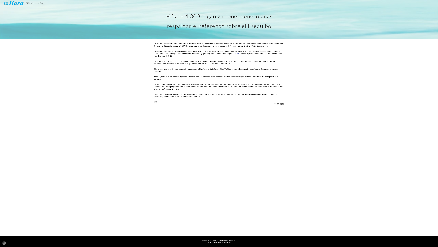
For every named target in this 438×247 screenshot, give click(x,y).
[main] (219, 19)
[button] (4, 243)
